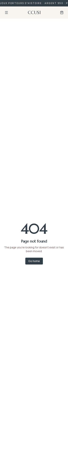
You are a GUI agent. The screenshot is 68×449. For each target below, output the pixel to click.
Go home (34, 261)
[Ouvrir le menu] (6, 12)
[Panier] (61, 12)
